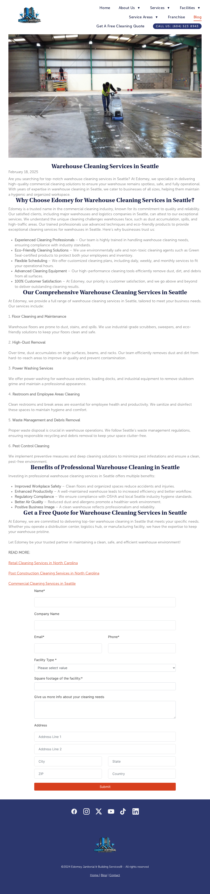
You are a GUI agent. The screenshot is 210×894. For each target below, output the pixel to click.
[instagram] (86, 812)
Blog (198, 17)
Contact (114, 875)
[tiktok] (123, 812)
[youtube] (111, 812)
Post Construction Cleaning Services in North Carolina (53, 573)
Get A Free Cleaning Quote (120, 26)
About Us (129, 8)
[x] (99, 812)
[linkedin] (136, 812)
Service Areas (143, 17)
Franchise (176, 17)
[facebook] (74, 812)
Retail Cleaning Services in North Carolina (43, 563)
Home (104, 8)
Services (160, 8)
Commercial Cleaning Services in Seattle (42, 583)
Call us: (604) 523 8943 (177, 26)
